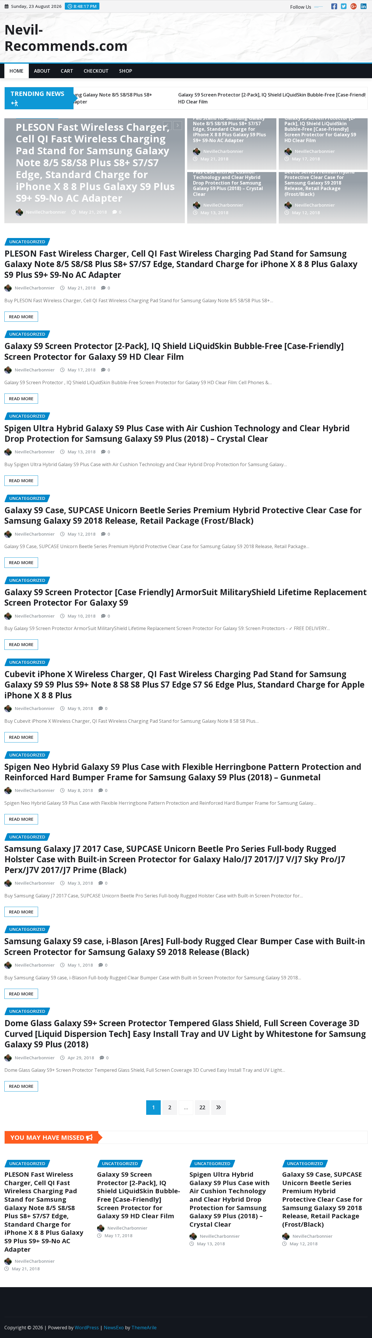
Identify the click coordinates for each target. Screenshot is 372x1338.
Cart (67, 71)
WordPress (87, 1327)
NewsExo (114, 1327)
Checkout (96, 71)
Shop (125, 71)
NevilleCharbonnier (49, 212)
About (42, 71)
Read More (21, 316)
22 (202, 1107)
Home (17, 71)
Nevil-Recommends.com (66, 37)
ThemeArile (144, 1327)
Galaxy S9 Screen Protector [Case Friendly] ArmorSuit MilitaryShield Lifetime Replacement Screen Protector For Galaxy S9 (185, 597)
